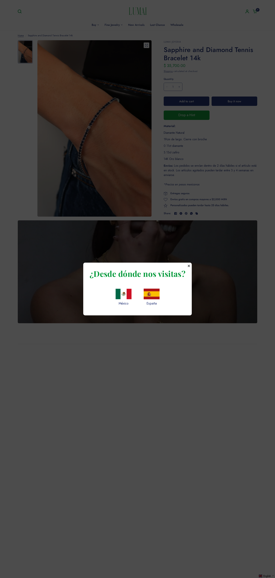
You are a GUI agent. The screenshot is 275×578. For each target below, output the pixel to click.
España (151, 303)
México (124, 303)
